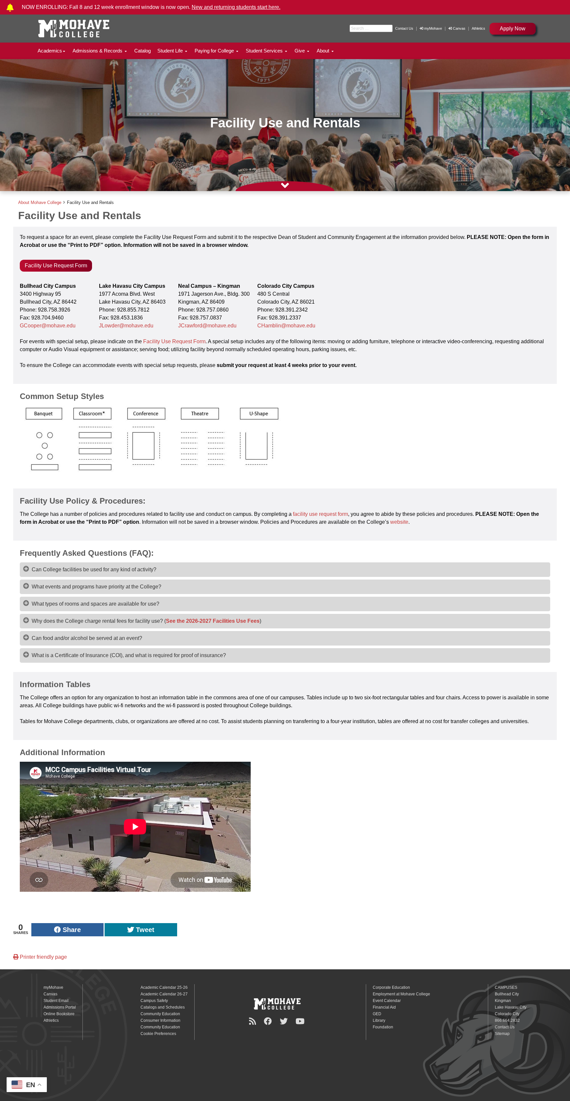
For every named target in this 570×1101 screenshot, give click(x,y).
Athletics (478, 28)
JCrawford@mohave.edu (207, 325)
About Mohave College (39, 202)
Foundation (383, 1027)
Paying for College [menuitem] (215, 50)
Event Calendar (387, 1000)
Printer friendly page (42, 957)
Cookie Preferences (158, 1033)
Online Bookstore (59, 1014)
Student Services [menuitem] (265, 50)
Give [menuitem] (300, 50)
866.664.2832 (507, 1020)
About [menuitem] (324, 50)
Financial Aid (384, 1007)
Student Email (56, 1000)
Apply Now (512, 28)
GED (377, 1014)
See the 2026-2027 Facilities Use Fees (213, 621)
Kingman (503, 1000)
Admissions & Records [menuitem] (98, 50)
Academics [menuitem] (50, 50)
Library (379, 1020)
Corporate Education (391, 987)
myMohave (432, 28)
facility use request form (320, 514)
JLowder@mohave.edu (126, 325)
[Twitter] (285, 1021)
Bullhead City (507, 994)
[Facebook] (269, 1021)
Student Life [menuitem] (170, 50)
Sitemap (502, 1033)
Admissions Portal (60, 1007)
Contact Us (404, 28)
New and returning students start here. (236, 7)
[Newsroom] (253, 1021)
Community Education (160, 1014)
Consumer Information (160, 1020)
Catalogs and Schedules (163, 1007)
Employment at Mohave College (401, 994)
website (399, 522)
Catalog (142, 50)
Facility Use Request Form (56, 265)
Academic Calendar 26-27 (164, 994)
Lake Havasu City (510, 1007)
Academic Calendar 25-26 (164, 987)
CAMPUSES (506, 987)
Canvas (459, 28)
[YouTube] (301, 1021)
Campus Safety (154, 1000)
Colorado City (507, 1014)
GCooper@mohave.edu (48, 325)
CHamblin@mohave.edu (286, 325)
